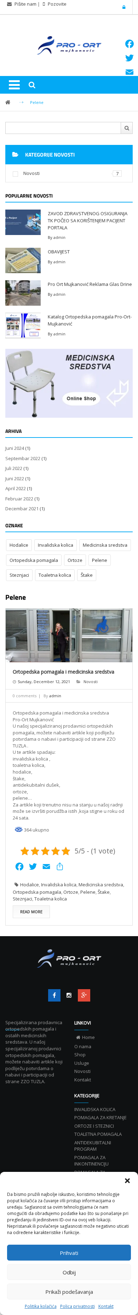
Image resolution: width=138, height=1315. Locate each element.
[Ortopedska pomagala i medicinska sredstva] (69, 635)
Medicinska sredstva (105, 545)
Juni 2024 (14, 448)
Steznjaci (19, 575)
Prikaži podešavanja (69, 1291)
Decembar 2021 (22, 508)
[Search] (32, 85)
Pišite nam (25, 4)
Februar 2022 (19, 498)
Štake (87, 575)
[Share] (129, 86)
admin (59, 237)
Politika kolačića (41, 1306)
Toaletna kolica (55, 575)
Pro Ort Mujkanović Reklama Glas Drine (90, 284)
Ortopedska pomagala (34, 560)
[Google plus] (84, 995)
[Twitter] (69, 995)
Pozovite (57, 4)
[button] (127, 1180)
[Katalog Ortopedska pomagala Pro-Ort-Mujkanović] (23, 325)
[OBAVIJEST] (23, 260)
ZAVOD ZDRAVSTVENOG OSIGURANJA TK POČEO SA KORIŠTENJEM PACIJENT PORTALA (87, 220)
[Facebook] (54, 995)
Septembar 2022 (22, 458)
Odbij (69, 1272)
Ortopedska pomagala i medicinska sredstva (63, 671)
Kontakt (106, 1306)
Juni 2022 (14, 478)
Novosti (31, 173)
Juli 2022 (13, 468)
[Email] (129, 72)
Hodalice (19, 545)
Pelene (99, 560)
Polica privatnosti (77, 1306)
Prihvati (69, 1252)
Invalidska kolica (55, 545)
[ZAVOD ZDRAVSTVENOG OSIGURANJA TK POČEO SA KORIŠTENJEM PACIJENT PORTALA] (23, 222)
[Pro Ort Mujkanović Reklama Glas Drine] (23, 292)
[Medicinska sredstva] (69, 383)
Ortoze (75, 560)
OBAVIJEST (59, 251)
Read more (31, 911)
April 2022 (15, 488)
